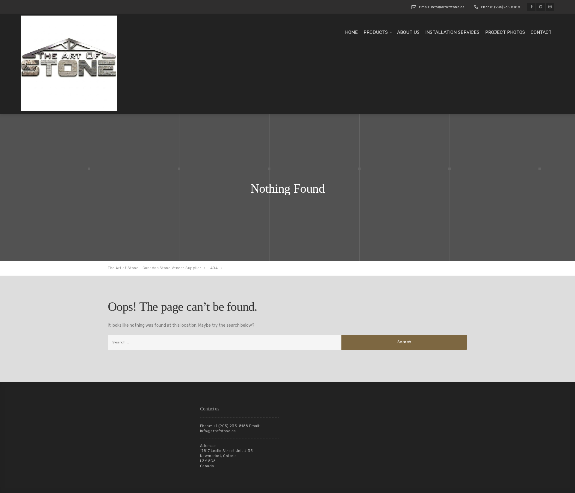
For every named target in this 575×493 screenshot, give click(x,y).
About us (408, 32)
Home (351, 32)
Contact (541, 32)
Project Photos (505, 32)
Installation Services (452, 32)
